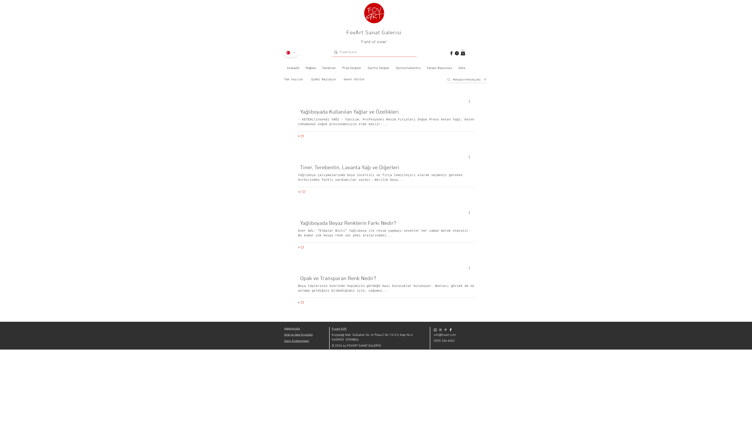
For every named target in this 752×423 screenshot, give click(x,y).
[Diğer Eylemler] (470, 101)
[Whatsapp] (435, 329)
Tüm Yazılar (293, 79)
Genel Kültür (354, 79)
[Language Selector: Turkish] (291, 53)
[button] (463, 52)
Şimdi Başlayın (323, 79)
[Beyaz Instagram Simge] (440, 329)
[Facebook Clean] (450, 329)
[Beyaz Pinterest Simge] (445, 329)
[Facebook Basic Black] (451, 53)
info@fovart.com (445, 335)
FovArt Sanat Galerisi (373, 33)
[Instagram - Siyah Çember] (457, 53)
